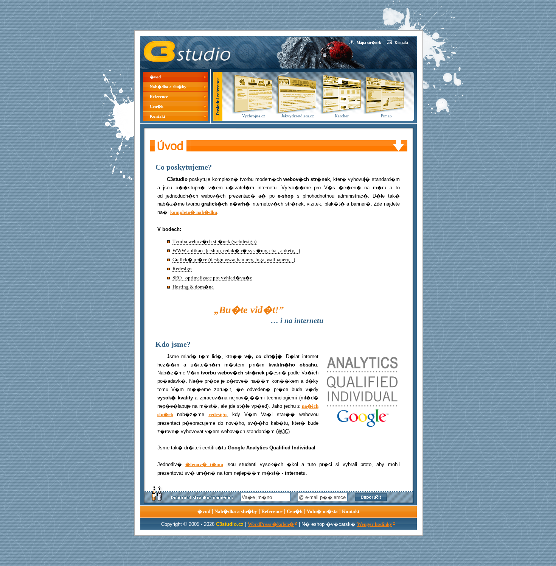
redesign (217, 414)
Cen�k (156, 106)
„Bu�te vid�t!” (249, 309)
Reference (159, 96)
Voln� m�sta (322, 511)
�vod (155, 77)
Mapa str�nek (369, 43)
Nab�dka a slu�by (168, 86)
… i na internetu (297, 320)
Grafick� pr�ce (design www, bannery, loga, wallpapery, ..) (233, 259)
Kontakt (401, 43)
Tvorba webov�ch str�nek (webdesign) (214, 241)
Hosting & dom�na (193, 287)
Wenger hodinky (374, 524)
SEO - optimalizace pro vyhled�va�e (212, 278)
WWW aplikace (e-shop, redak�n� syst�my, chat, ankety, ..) (236, 250)
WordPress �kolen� (271, 524)
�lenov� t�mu (204, 464)
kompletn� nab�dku (193, 212)
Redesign (182, 268)
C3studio (151, 39)
